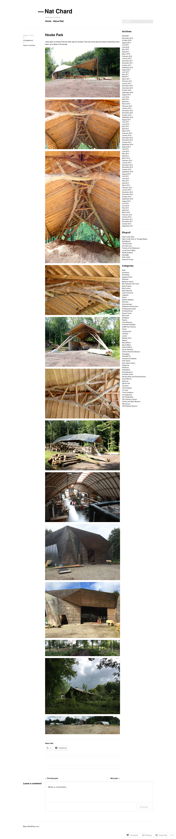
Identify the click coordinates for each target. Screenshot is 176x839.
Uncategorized (28, 40)
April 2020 (125, 36)
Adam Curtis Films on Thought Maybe (134, 239)
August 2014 (126, 147)
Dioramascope (127, 304)
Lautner (124, 336)
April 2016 (125, 101)
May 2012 (125, 208)
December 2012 (127, 192)
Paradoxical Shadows (129, 358)
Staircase (125, 381)
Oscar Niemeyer (127, 349)
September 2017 (127, 67)
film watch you (127, 246)
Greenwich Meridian (128, 324)
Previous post (51, 778)
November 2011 (127, 221)
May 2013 (125, 180)
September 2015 (127, 117)
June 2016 (125, 97)
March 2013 (126, 185)
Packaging (125, 354)
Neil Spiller (125, 255)
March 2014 (126, 158)
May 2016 (125, 99)
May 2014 (125, 153)
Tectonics (125, 385)
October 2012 (126, 196)
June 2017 (125, 72)
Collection (125, 295)
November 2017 (127, 63)
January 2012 (126, 217)
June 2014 (125, 151)
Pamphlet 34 (126, 356)
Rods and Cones (127, 259)
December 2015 (127, 110)
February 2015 (127, 133)
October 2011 (126, 224)
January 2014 (126, 162)
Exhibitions (125, 318)
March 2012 (126, 212)
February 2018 (127, 56)
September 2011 (127, 226)
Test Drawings (127, 388)
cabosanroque (127, 243)
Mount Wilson (126, 345)
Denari (124, 297)
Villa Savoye (126, 404)
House (124, 329)
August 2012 (126, 201)
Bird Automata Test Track (130, 284)
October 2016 (126, 90)
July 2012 (125, 203)
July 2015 (125, 122)
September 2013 (127, 171)
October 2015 (126, 115)
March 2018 (126, 54)
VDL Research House (129, 399)
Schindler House (127, 374)
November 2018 (127, 38)
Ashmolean (126, 274)
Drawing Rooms (127, 311)
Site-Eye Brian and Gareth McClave (134, 376)
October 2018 (126, 40)
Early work (125, 315)
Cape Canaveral (127, 293)
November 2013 (127, 167)
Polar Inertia (126, 257)
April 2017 (125, 76)
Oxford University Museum (131, 351)
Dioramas (125, 302)
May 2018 (125, 49)
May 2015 (125, 126)
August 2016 (126, 94)
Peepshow (125, 365)
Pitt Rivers (125, 367)
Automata (125, 279)
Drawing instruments (129, 308)
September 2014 (127, 144)
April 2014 (125, 156)
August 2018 (126, 42)
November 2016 (127, 88)
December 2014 (127, 138)
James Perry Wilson (129, 250)
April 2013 (125, 183)
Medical (124, 340)
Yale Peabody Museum (129, 406)
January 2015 (126, 135)
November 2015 (127, 113)
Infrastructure (126, 331)
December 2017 (127, 61)
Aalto (123, 270)
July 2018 (125, 45)
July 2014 (125, 149)
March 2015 (126, 131)
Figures (124, 320)
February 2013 (127, 187)
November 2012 (127, 194)
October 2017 (126, 65)
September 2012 (127, 199)
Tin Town (125, 390)
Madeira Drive (126, 338)
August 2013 (126, 174)
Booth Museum (127, 290)
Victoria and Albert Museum (131, 401)
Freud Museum (127, 322)
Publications (126, 370)
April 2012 (125, 210)
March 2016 (126, 103)
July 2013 (125, 176)
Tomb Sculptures (127, 392)
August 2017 (126, 70)
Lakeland (125, 333)
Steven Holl (126, 383)
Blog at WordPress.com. (31, 826)
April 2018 (125, 51)
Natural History (127, 347)
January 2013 (126, 190)
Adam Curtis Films (128, 237)
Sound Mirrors (127, 379)
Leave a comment (29, 45)
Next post (115, 778)
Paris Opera (126, 360)
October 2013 (126, 169)
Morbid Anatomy (127, 252)
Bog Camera (126, 288)
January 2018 (126, 58)
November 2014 (127, 140)
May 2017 (125, 74)
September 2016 (127, 92)
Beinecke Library (127, 281)
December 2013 (127, 165)
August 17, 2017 (28, 35)
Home (48, 21)
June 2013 (125, 178)
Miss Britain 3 (126, 342)
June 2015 (125, 124)
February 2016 (127, 106)
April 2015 (125, 128)
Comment (143, 807)
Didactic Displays (128, 299)
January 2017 (126, 83)
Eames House (127, 313)
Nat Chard (58, 11)
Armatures (125, 272)
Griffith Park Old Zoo (129, 327)
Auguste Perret (127, 277)
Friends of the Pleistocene (130, 248)
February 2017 (127, 81)
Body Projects (126, 286)
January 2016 (126, 108)
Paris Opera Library (128, 363)
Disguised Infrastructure (130, 306)
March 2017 (126, 79)
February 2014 (127, 160)
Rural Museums (127, 372)
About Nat (58, 21)
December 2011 (127, 219)
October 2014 (126, 142)
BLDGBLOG (126, 241)
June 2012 (125, 205)
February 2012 (127, 214)
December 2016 (127, 85)
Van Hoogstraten (127, 397)
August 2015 (126, 119)
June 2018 (125, 47)
